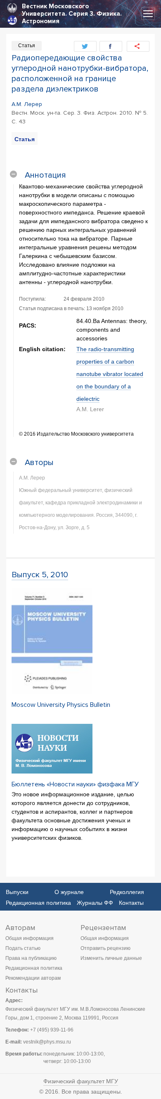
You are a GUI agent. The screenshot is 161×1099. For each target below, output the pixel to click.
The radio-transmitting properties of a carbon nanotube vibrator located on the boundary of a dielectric (109, 374)
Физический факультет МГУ (80, 1081)
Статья (24, 139)
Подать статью (22, 948)
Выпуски (17, 892)
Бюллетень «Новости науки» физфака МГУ (75, 784)
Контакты (131, 902)
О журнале (69, 892)
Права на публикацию (31, 958)
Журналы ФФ (95, 902)
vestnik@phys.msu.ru (47, 1042)
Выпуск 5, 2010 (40, 575)
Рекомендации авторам (33, 978)
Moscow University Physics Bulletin (61, 705)
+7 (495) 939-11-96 (51, 1030)
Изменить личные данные (111, 958)
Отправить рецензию (105, 948)
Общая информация (29, 938)
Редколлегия (127, 892)
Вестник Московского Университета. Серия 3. (58, 9)
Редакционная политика (38, 902)
